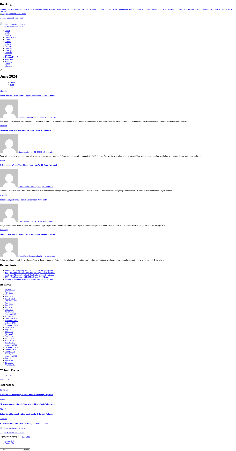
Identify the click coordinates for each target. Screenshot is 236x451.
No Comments (50, 117)
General (8, 42)
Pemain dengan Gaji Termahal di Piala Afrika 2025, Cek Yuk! (29, 279)
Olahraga (8, 50)
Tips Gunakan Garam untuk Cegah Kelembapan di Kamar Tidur (27, 96)
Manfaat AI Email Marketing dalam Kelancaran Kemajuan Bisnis (27, 234)
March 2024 (9, 338)
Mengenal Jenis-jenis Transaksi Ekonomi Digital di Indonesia (25, 130)
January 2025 (10, 316)
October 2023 (10, 349)
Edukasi (8, 35)
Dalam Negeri (10, 37)
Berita (7, 33)
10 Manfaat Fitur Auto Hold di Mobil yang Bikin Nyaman (27, 277)
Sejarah (8, 55)
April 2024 (9, 336)
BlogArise (26, 437)
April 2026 (9, 296)
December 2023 (11, 345)
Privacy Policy (10, 441)
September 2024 (11, 325)
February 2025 (10, 314)
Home (7, 31)
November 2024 (11, 321)
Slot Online (4, 379)
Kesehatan (9, 46)
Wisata (7, 64)
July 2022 (9, 358)
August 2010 (10, 365)
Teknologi (9, 59)
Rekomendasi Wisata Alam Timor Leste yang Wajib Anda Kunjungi (28, 165)
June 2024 (9, 332)
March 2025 (9, 312)
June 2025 (9, 305)
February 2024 (10, 340)
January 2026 (10, 299)
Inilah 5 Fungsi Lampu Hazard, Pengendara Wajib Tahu (23, 200)
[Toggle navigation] (1, 22)
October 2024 (10, 323)
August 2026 (10, 290)
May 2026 (9, 294)
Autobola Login (6, 375)
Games (7, 39)
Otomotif (8, 53)
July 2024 (9, 329)
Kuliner (8, 44)
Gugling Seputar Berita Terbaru (12, 18)
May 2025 (9, 307)
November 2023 (11, 347)
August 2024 (10, 327)
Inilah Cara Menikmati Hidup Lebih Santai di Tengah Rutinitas (29, 275)
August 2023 (10, 352)
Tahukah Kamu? (11, 57)
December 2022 (11, 356)
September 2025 (11, 301)
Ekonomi (8, 66)
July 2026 (9, 292)
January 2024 (10, 343)
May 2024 (9, 334)
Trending (8, 61)
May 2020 (9, 363)
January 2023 (10, 354)
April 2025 (9, 310)
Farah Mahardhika (25, 117)
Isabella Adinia (24, 187)
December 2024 (11, 318)
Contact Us (9, 443)
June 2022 (9, 360)
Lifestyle (8, 48)
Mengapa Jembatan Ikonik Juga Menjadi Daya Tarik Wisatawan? (30, 273)
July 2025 (9, 303)
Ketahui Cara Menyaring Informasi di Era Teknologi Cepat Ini (29, 270)
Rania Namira (24, 152)
